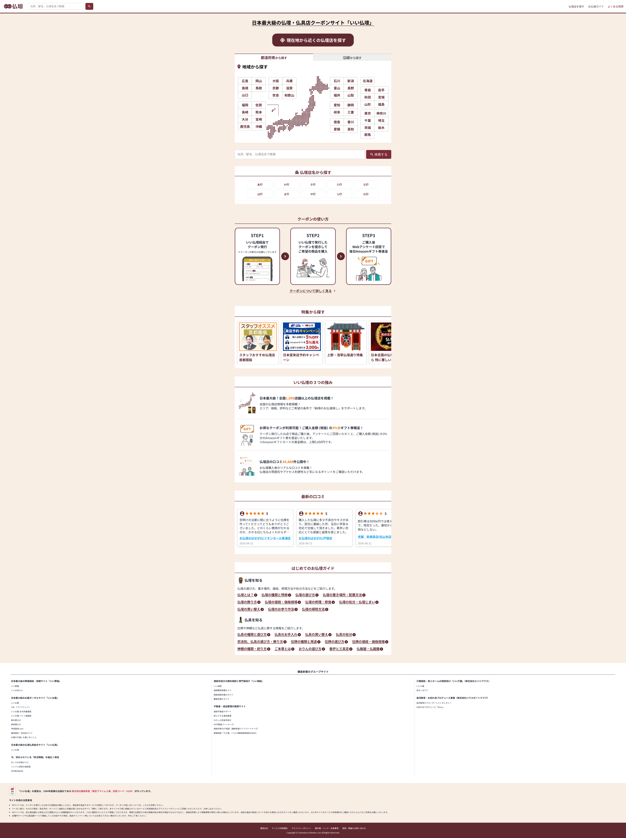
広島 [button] (245, 80)
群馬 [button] (367, 134)
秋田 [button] (367, 97)
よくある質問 (615, 6)
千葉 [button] (367, 120)
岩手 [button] (381, 90)
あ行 (260, 184)
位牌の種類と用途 (304, 642)
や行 (313, 194)
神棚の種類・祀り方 (252, 649)
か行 (286, 184)
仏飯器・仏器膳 (368, 649)
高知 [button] (350, 129)
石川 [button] (337, 80)
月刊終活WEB (17, 771)
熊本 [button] (258, 112)
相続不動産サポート (222, 711)
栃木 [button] (381, 127)
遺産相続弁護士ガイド (223, 694)
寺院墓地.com (17, 728)
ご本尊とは (283, 649)
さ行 (313, 184)
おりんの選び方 (310, 649)
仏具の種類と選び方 (252, 635)
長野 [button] (350, 88)
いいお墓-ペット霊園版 (21, 715)
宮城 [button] (381, 97)
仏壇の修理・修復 (318, 602)
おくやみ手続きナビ (20, 762)
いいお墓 (15, 702)
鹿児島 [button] (245, 126)
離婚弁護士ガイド (221, 698)
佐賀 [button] (258, 105)
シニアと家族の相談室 (21, 766)
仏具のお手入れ (286, 635)
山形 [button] (367, 104)
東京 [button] (367, 113)
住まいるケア (422, 690)
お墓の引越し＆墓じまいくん (24, 737)
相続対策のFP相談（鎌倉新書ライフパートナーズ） (236, 728)
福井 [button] (337, 95)
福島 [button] (381, 104)
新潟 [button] (350, 80)
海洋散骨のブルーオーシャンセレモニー (434, 702)
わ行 (366, 194)
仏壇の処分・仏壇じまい (357, 602)
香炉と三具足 (339, 649)
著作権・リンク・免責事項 (326, 828)
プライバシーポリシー (301, 828)
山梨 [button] (350, 95)
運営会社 (264, 828)
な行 (366, 184)
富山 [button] (337, 88)
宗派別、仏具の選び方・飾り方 (260, 642)
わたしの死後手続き (222, 720)
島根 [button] (245, 88)
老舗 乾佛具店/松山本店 (374, 536)
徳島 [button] (337, 122)
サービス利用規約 (280, 828)
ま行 (286, 194)
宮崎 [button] (258, 119)
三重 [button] (350, 112)
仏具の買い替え (316, 635)
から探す (274, 57)
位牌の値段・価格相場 (368, 642)
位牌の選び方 (334, 642)
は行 (260, 194)
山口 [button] (245, 95)
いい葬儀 (15, 686)
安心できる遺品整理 (222, 715)
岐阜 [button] (337, 112)
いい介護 (420, 686)
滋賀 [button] (289, 88)
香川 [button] (350, 122)
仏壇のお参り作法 (281, 609)
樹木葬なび (16, 720)
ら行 (339, 194)
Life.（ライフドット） (21, 707)
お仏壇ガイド (596, 6)
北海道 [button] (368, 80)
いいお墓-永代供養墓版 (21, 711)
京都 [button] (275, 88)
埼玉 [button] (381, 120)
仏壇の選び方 (305, 595)
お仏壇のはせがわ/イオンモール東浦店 (265, 538)
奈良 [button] (275, 95)
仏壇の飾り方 (247, 602)
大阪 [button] (275, 80)
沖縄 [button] (258, 126)
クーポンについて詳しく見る (311, 291)
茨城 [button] (367, 127)
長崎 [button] (245, 112)
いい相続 (218, 686)
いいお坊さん (17, 690)
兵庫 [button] (289, 80)
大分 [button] (245, 119)
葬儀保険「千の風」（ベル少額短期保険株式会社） (236, 733)
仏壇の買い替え (248, 609)
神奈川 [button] (381, 113)
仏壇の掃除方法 (313, 609)
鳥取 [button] (258, 88)
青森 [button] (367, 90)
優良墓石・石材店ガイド (22, 733)
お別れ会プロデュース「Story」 (430, 707)
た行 (339, 184)
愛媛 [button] (337, 129)
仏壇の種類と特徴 (274, 595)
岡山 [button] (258, 80)
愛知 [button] (337, 105)
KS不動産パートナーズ (224, 724)
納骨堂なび (16, 724)
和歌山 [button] (289, 95)
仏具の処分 (344, 635)
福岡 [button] (245, 105)
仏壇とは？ (245, 595)
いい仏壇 (15, 749)
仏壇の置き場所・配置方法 (342, 595)
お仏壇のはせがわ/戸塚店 (315, 538)
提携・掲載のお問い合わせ (354, 828)
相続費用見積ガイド (222, 690)
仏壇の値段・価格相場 (281, 602)
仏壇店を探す (576, 6)
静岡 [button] (350, 105)
